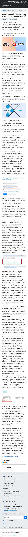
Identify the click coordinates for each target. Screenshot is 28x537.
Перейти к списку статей (10, 456)
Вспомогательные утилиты (11, 508)
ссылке (25, 3)
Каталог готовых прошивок (11, 478)
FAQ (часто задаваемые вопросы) (13, 495)
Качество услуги (4, 19)
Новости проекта (9, 493)
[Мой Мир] (6, 462)
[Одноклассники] (5, 462)
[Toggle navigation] (25, 5)
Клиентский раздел (9, 510)
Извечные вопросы (13, 19)
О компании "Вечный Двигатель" (13, 491)
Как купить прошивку (10, 504)
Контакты (6, 498)
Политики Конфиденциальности (15, 535)
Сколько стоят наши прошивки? (13, 506)
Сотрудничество (8, 485)
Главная (4, 10)
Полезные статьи (9, 483)
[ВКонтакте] (3, 462)
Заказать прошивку (9, 481)
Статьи (8, 10)
